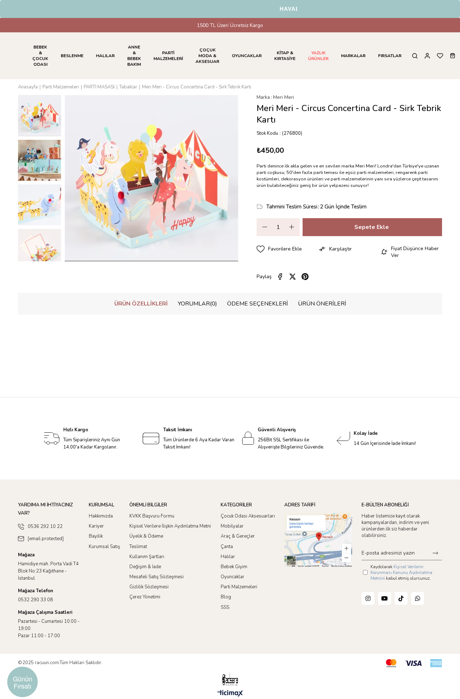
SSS (225, 607)
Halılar (228, 556)
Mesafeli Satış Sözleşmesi (156, 577)
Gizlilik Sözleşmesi (149, 587)
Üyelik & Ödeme (146, 536)
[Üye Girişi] (427, 56)
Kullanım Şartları (146, 556)
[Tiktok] (401, 598)
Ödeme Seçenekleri (257, 304)
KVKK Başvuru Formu (151, 516)
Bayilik (96, 536)
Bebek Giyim (234, 567)
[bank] (414, 663)
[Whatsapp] (417, 598)
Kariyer (96, 526)
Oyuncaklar (232, 577)
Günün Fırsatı (22, 682)
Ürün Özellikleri (141, 304)
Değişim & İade (145, 567)
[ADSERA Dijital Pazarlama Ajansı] (230, 679)
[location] (318, 540)
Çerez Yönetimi (144, 597)
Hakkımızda (101, 516)
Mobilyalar (232, 526)
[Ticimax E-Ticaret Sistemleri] (230, 694)
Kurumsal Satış (104, 546)
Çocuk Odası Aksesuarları (248, 516)
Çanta (227, 546)
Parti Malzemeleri (239, 587)
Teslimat (138, 546)
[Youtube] (384, 598)
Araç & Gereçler (238, 536)
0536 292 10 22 (45, 526)
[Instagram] (368, 598)
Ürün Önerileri (322, 304)
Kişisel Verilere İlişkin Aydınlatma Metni (170, 526)
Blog (226, 597)
